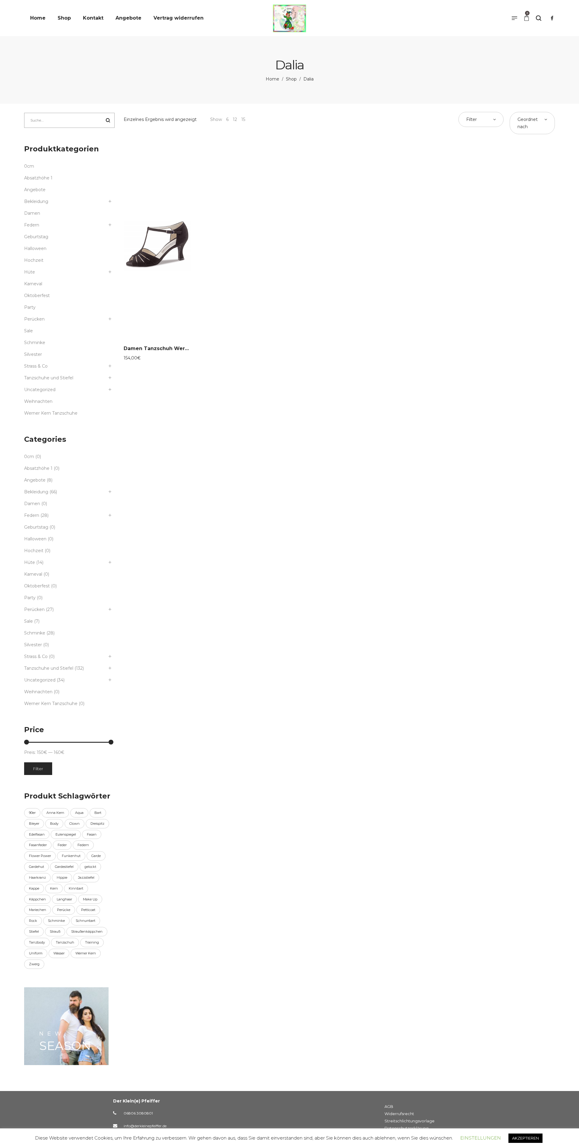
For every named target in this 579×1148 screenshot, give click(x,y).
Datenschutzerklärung (406, 1128)
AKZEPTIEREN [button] (525, 1138)
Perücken (34, 319)
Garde (96, 856)
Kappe (34, 888)
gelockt (90, 867)
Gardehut (36, 867)
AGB (388, 1106)
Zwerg (34, 964)
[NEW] (66, 1026)
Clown (74, 823)
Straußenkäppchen (87, 931)
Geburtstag (36, 236)
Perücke (63, 910)
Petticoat (88, 910)
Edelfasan (37, 834)
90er (32, 813)
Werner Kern (85, 953)
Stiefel (34, 931)
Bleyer (34, 823)
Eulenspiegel (65, 834)
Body (54, 823)
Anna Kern (55, 813)
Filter (38, 768)
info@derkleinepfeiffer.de (145, 1126)
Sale (28, 331)
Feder (62, 845)
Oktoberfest (37, 295)
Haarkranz (37, 877)
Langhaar (64, 899)
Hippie (62, 877)
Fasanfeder (38, 845)
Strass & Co (36, 366)
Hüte (29, 272)
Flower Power (40, 856)
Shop (291, 79)
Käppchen (37, 899)
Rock (33, 921)
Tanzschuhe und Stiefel (48, 378)
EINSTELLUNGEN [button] (480, 1138)
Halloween (35, 248)
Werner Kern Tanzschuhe (51, 413)
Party (30, 307)
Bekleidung (36, 201)
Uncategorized (39, 389)
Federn (31, 225)
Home (272, 79)
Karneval (33, 283)
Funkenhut (71, 856)
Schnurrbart (85, 921)
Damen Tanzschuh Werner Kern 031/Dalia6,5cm (186, 348)
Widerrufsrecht (399, 1113)
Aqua (79, 813)
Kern (54, 888)
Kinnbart (76, 888)
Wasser (59, 953)
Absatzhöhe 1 (38, 178)
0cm (29, 166)
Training (92, 942)
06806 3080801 (138, 1113)
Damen (32, 213)
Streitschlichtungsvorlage (409, 1120)
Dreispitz (97, 823)
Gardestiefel (64, 867)
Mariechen (37, 910)
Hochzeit (33, 260)
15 (243, 119)
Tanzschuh (65, 942)
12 (235, 119)
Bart (97, 813)
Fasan (91, 834)
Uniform (36, 953)
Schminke (34, 342)
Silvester (33, 354)
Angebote (35, 189)
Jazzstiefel (86, 877)
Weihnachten (38, 401)
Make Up (90, 899)
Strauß (55, 931)
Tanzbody (37, 942)
